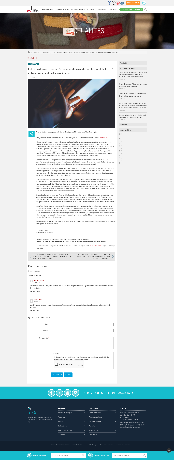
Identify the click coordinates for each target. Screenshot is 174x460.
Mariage (61, 421)
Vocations (61, 417)
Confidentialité (77, 445)
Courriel (45, 330)
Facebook (109, 3)
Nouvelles (46, 52)
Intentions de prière (65, 430)
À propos (61, 435)
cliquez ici (103, 138)
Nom (46, 324)
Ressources (113, 9)
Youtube (118, 3)
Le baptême (62, 426)
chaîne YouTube (95, 246)
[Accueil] (33, 9)
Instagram (122, 3)
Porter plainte (133, 3)
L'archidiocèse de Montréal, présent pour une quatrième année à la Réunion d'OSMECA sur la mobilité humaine (133, 74)
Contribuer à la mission (131, 9)
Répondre (36, 291)
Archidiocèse (101, 9)
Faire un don (104, 3)
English (144, 3)
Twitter (113, 3)
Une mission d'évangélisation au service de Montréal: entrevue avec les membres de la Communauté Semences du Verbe (133, 105)
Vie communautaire (77, 9)
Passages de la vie (61, 9)
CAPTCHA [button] (55, 354)
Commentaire (43, 338)
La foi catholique (47, 9)
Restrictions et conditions (60, 445)
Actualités (90, 9)
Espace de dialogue (65, 413)
